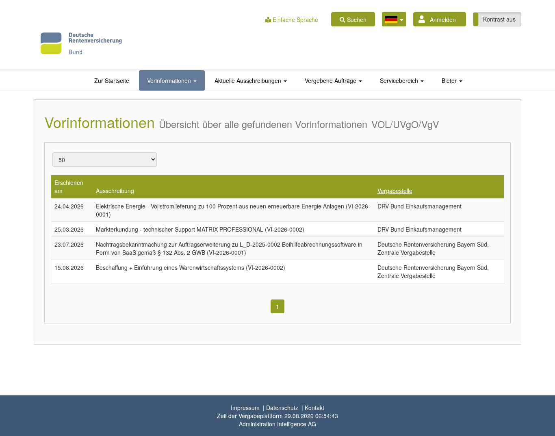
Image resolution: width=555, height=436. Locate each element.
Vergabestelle (394, 191)
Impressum (245, 407)
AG (277, 424)
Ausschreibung (115, 191)
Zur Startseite (111, 80)
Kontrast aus (499, 19)
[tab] (111, 80)
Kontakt (314, 407)
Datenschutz (282, 407)
